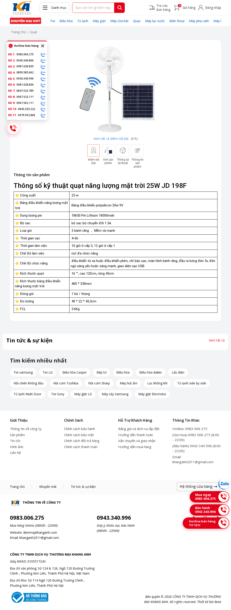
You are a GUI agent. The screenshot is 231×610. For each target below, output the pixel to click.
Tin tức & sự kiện (83, 486)
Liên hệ (15, 452)
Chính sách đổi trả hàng (81, 440)
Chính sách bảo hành (79, 428)
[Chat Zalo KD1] (43, 54)
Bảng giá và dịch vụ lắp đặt (138, 428)
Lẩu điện (178, 372)
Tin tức (15, 440)
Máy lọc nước (155, 21)
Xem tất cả (217, 340)
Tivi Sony (57, 394)
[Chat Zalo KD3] (43, 66)
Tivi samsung (23, 372)
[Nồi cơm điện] (25, 20)
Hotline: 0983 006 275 (189, 428)
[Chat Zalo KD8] (43, 96)
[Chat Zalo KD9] (43, 102)
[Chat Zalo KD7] (43, 90)
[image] (115, 89)
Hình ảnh (16, 446)
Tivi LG (48, 372)
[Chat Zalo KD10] (43, 108)
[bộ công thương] (29, 597)
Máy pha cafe (199, 21)
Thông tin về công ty (26, 428)
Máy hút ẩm (128, 383)
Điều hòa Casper (74, 372)
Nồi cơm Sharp (99, 383)
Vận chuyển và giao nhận (136, 440)
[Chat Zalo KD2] (43, 60)
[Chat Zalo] (223, 484)
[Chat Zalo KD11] (43, 114)
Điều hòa (66, 21)
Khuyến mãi (47, 486)
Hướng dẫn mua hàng (134, 446)
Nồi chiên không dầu (28, 383)
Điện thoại (177, 21)
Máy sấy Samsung (115, 394)
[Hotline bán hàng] (13, 128)
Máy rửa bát (119, 21)
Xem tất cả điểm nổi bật (111, 138)
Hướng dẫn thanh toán (135, 434)
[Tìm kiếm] (119, 7)
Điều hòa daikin (150, 372)
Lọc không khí (157, 383)
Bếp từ (101, 372)
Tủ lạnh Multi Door (27, 394)
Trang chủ (18, 32)
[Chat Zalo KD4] (43, 72)
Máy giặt (99, 21)
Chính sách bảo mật (79, 434)
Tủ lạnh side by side (191, 383)
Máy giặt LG (83, 394)
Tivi (52, 21)
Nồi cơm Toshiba (65, 383)
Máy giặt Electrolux (152, 394)
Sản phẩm (17, 434)
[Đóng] (42, 46)
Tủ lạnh (82, 21)
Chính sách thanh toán (80, 446)
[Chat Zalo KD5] (43, 78)
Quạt (137, 21)
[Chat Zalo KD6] (43, 84)
